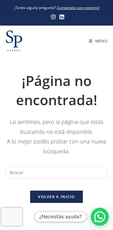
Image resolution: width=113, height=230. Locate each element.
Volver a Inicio (56, 196)
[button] (100, 217)
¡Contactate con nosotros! (78, 7)
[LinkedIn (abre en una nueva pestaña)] (61, 17)
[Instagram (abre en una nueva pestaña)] (53, 17)
